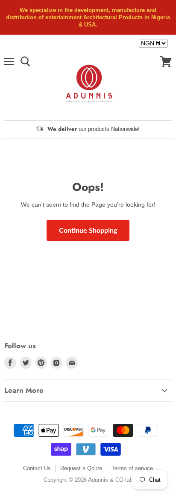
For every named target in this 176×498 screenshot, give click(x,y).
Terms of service (132, 468)
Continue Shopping (88, 230)
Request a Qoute (81, 468)
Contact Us (37, 468)
